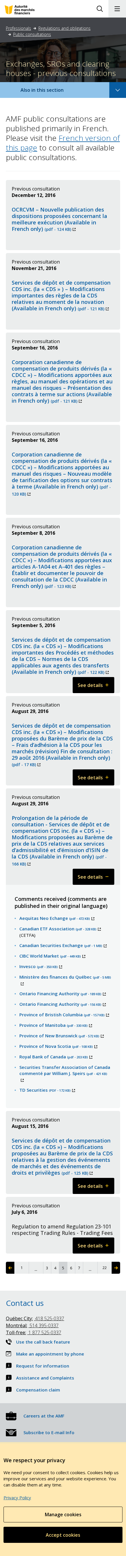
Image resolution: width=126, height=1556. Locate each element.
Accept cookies (63, 1535)
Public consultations (32, 34)
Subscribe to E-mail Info (48, 1432)
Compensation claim (38, 1390)
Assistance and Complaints (45, 1378)
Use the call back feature (43, 1342)
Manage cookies (63, 1514)
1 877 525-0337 (33, 1332)
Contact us (25, 1303)
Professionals (18, 28)
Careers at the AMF (43, 1416)
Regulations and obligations (64, 28)
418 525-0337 (35, 1318)
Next (116, 1268)
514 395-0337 (32, 1325)
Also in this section (48, 92)
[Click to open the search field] (99, 9)
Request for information (42, 1366)
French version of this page (63, 143)
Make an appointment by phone (50, 1354)
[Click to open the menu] (117, 9)
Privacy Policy (17, 1497)
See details (96, 687)
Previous (10, 1268)
